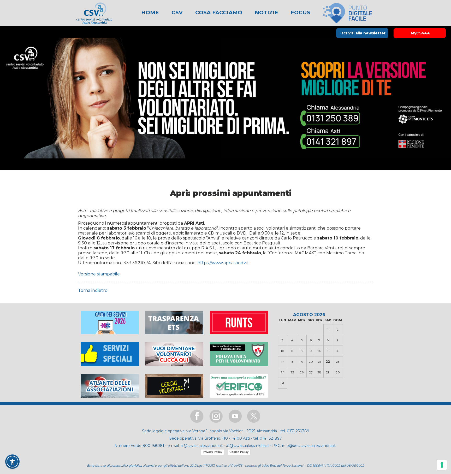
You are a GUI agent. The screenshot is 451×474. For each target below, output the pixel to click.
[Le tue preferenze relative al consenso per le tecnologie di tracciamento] (442, 465)
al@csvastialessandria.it (202, 445)
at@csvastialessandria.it (247, 445)
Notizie (265, 12)
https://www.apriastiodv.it (223, 262)
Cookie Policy (238, 452)
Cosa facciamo (218, 12)
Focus (299, 12)
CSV (176, 12)
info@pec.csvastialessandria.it (309, 445)
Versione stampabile (99, 274)
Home (150, 12)
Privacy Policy (212, 452)
